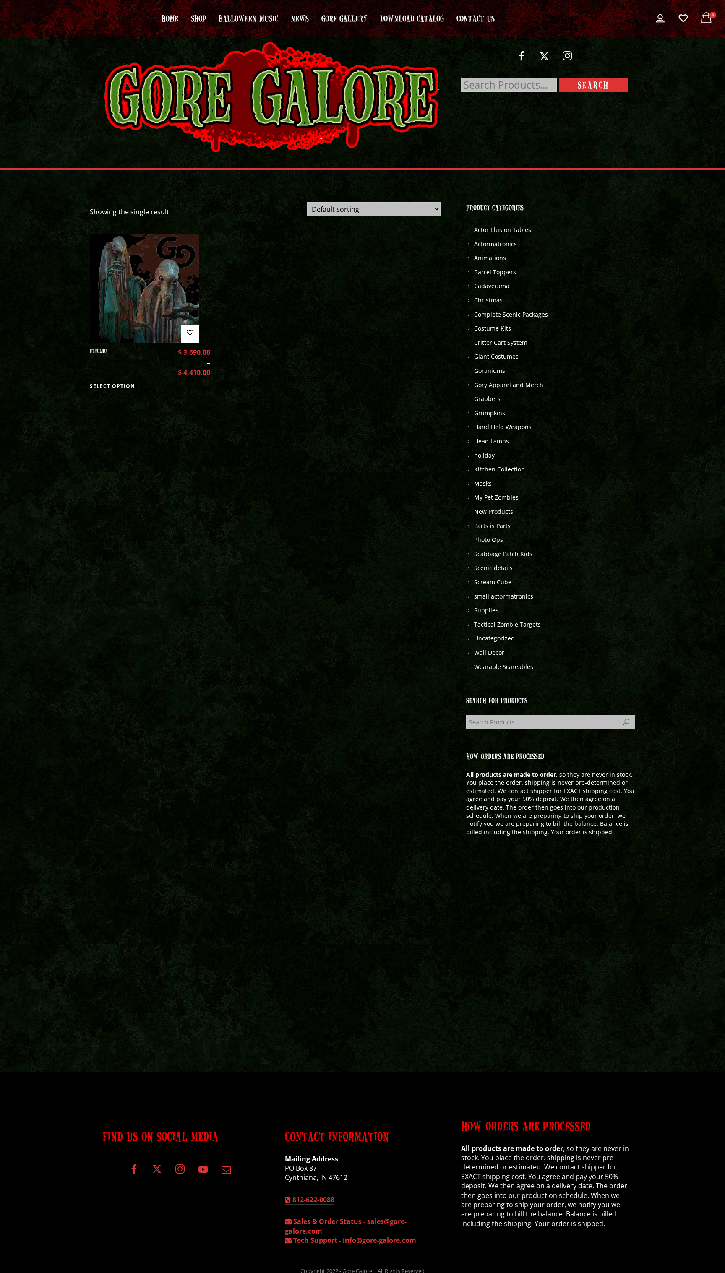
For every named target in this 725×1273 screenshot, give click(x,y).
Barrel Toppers (495, 272)
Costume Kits (492, 328)
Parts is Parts (492, 526)
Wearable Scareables (503, 667)
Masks (483, 483)
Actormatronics (495, 244)
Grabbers (487, 399)
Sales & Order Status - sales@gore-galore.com (346, 1226)
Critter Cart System (500, 342)
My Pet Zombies (496, 497)
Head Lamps (491, 441)
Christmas (488, 300)
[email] (225, 1172)
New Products (493, 511)
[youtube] (203, 1174)
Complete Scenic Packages (511, 314)
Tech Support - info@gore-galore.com (354, 1240)
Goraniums (489, 371)
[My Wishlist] (683, 18)
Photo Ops (488, 540)
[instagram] (567, 59)
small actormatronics (503, 596)
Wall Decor (489, 652)
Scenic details (493, 568)
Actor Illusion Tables (502, 230)
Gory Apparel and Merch (508, 385)
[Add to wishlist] (190, 334)
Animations (490, 258)
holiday (484, 455)
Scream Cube (492, 582)
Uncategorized (494, 638)
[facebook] (521, 59)
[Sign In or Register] (660, 18)
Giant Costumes (496, 356)
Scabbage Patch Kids (503, 554)
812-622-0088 (312, 1199)
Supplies (486, 610)
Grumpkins (489, 413)
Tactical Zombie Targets (507, 624)
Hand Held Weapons (503, 427)
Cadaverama (491, 286)
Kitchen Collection (499, 469)
